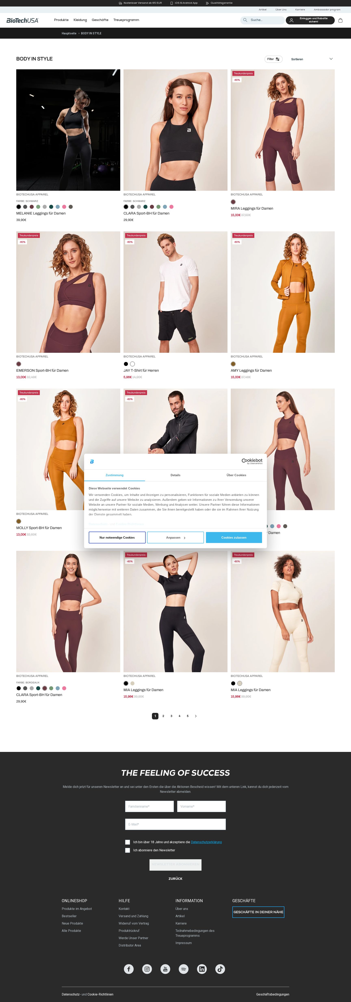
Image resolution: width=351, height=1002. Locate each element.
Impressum (184, 943)
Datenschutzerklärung (206, 842)
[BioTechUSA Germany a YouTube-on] (165, 973)
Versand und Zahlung (133, 916)
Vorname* (187, 806)
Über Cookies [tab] (236, 475)
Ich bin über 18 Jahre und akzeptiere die (177, 842)
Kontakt (124, 909)
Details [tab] (176, 475)
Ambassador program (327, 10)
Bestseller (69, 916)
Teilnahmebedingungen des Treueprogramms (195, 933)
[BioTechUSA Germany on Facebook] (129, 973)
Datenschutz (98, 524)
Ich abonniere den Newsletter (154, 850)
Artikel (262, 10)
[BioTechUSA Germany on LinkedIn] (202, 973)
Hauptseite (69, 33)
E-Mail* (133, 824)
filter (270, 59)
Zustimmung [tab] (115, 475)
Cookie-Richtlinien (130, 524)
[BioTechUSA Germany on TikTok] (220, 973)
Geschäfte (244, 900)
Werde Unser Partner (133, 938)
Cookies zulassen (233, 537)
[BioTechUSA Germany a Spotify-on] (183, 973)
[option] (18, 207)
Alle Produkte (71, 931)
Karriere (300, 10)
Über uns (182, 909)
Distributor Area (130, 945)
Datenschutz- (71, 994)
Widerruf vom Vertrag (134, 923)
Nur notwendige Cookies (117, 537)
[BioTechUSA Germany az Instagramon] (147, 973)
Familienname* (139, 806)
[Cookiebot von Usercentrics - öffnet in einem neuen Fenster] (244, 462)
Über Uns (280, 10)
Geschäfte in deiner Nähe (258, 912)
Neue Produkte (72, 923)
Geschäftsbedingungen (272, 994)
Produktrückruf (129, 931)
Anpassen (173, 537)
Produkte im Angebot (77, 909)
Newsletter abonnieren (175, 864)
